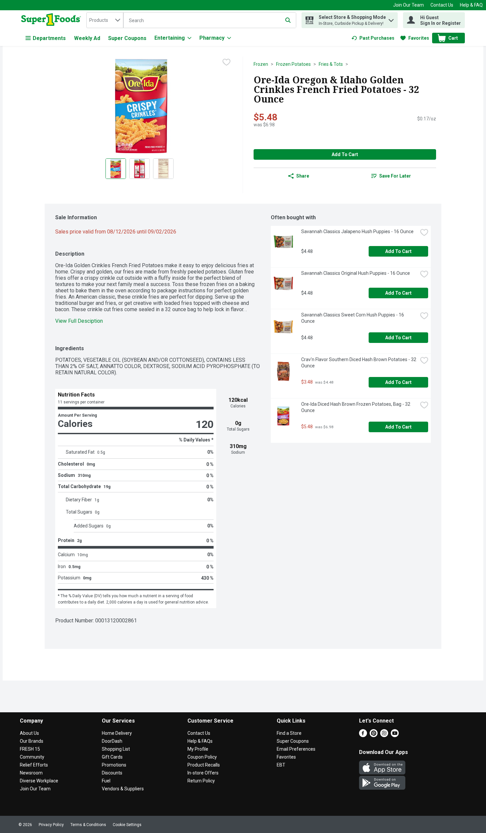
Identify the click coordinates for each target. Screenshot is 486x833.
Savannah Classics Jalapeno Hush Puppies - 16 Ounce (357, 231)
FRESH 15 (30, 749)
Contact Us (441, 5)
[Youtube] (395, 735)
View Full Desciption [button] (79, 321)
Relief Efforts (34, 765)
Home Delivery (117, 733)
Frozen (261, 64)
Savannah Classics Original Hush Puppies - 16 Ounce (355, 273)
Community (32, 757)
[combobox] (104, 20)
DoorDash (112, 741)
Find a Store (289, 733)
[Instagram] (384, 735)
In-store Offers (203, 772)
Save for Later (395, 176)
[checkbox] (226, 62)
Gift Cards (112, 757)
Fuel (106, 780)
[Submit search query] (288, 20)
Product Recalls (203, 765)
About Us (29, 733)
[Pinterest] (374, 735)
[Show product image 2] (139, 168)
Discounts (112, 772)
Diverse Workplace (39, 780)
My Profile (197, 749)
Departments (49, 38)
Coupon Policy (202, 757)
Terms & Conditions (88, 824)
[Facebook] (363, 735)
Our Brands (31, 741)
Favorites (286, 757)
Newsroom (31, 772)
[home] (52, 20)
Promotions (114, 765)
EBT (281, 765)
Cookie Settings (127, 824)
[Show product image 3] (163, 168)
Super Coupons (127, 38)
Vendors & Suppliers (123, 788)
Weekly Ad (87, 38)
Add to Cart (345, 154)
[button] (391, 19)
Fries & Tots (331, 64)
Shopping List (116, 749)
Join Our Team (408, 5)
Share (302, 176)
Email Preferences (296, 749)
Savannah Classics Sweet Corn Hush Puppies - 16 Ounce (353, 318)
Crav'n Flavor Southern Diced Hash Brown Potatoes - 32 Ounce (359, 362)
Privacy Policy (51, 824)
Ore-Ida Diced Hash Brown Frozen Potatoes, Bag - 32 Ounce (356, 407)
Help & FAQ (471, 5)
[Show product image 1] (115, 168)
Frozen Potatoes (293, 64)
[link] (372, 38)
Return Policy (201, 780)
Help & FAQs (200, 741)
